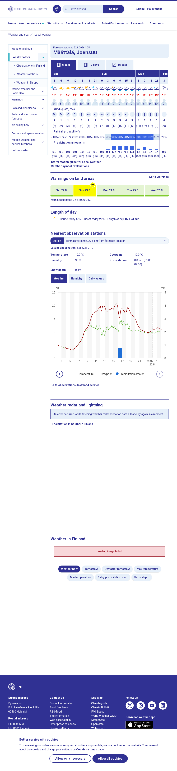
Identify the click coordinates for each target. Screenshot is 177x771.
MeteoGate (98, 720)
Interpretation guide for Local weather (75, 162)
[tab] (63, 65)
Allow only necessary (70, 758)
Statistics (53, 23)
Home (12, 23)
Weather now (69, 569)
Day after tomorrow (117, 569)
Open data (97, 724)
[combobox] (85, 9)
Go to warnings (159, 176)
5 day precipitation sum (112, 577)
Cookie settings (59, 728)
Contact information (61, 703)
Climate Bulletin (100, 707)
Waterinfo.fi (98, 728)
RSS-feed (56, 711)
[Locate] (57, 9)
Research (137, 23)
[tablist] (109, 64)
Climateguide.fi (100, 703)
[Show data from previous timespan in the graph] (59, 374)
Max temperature (147, 569)
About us (155, 23)
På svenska (154, 9)
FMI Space (97, 711)
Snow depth (141, 577)
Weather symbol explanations (69, 166)
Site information (59, 715)
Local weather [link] (42, 34)
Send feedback (59, 707)
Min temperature (80, 577)
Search (113, 9)
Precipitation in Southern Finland (71, 424)
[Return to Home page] (27, 9)
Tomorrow (91, 569)
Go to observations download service (75, 385)
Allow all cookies (110, 758)
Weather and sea (30, 23)
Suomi (140, 9)
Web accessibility (60, 720)
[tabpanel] (109, 114)
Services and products (80, 23)
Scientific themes (113, 23)
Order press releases (63, 724)
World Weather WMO (104, 715)
